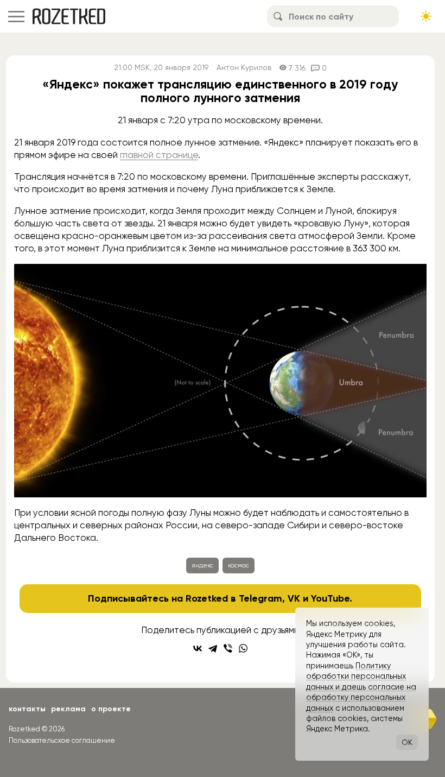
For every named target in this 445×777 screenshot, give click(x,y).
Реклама (68, 708)
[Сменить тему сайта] (426, 16)
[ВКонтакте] (197, 648)
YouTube (330, 598)
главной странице (159, 154)
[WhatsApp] (243, 648)
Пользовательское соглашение (62, 740)
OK (407, 742)
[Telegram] (212, 648)
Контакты (27, 708)
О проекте (111, 708)
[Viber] (227, 648)
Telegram (260, 598)
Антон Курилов (244, 68)
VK (294, 598)
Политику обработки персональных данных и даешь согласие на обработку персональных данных (361, 686)
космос (238, 565)
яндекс (202, 565)
